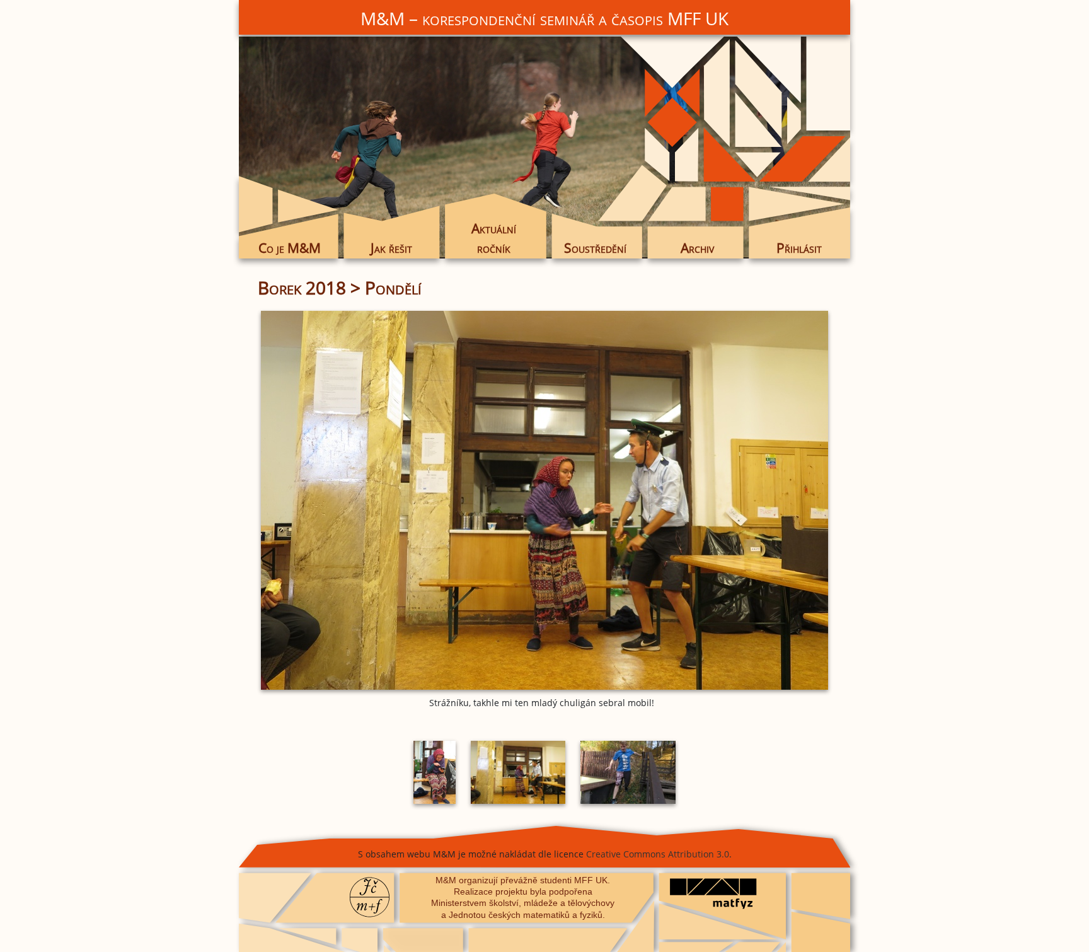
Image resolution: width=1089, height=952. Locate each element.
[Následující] (736, 500)
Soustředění (595, 248)
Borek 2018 (302, 287)
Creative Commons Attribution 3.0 (657, 854)
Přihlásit (799, 248)
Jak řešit (391, 248)
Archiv (697, 248)
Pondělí (393, 287)
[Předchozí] (352, 500)
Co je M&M (289, 248)
